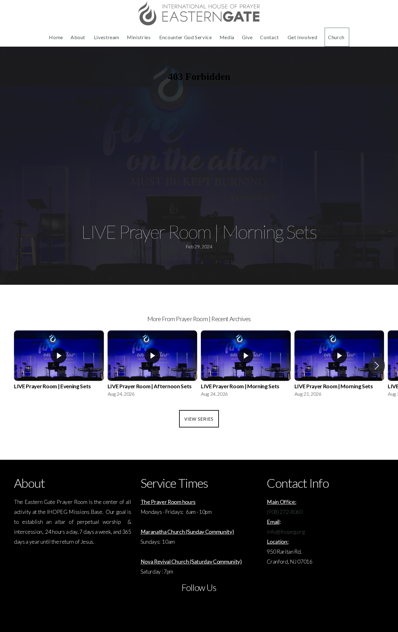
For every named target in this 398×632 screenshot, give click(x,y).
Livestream (106, 37)
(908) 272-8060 (285, 512)
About (78, 37)
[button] (377, 365)
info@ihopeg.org (285, 531)
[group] (59, 365)
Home (56, 37)
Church (336, 37)
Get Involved (302, 37)
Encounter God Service (185, 37)
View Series (198, 419)
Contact (270, 37)
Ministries (139, 37)
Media (227, 37)
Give (247, 37)
